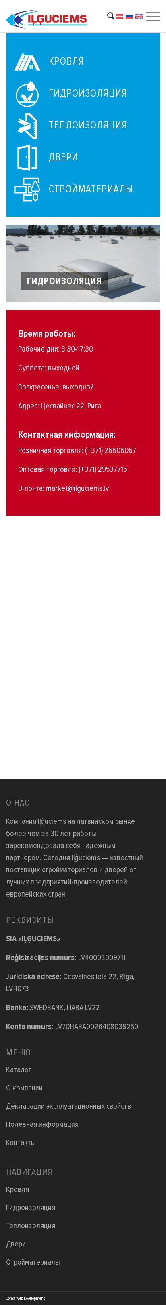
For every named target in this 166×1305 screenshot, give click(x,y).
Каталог (18, 1070)
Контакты (21, 1142)
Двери (16, 1244)
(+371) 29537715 (103, 469)
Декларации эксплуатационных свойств (68, 1106)
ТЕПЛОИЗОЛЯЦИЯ (88, 125)
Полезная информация (42, 1124)
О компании (24, 1088)
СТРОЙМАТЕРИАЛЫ (91, 189)
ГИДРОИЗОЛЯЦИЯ (88, 93)
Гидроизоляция (30, 1207)
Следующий (142, 263)
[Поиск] (107, 16)
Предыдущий (24, 263)
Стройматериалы (33, 1262)
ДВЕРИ (63, 157)
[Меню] (152, 16)
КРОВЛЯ (66, 61)
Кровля (17, 1189)
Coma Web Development (25, 1298)
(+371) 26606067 (110, 450)
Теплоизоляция (30, 1226)
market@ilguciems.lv (77, 488)
